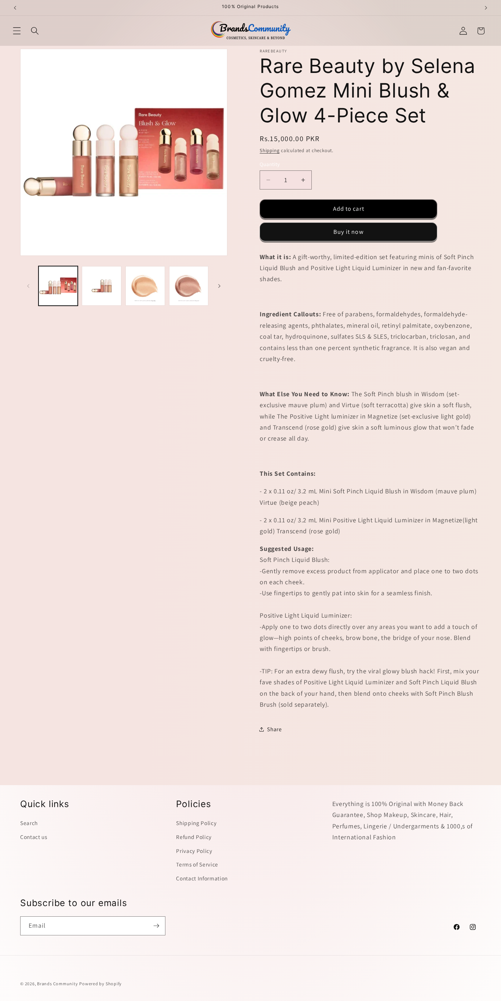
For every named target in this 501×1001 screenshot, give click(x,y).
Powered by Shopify (100, 983)
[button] (17, 31)
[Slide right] (219, 286)
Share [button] (274, 729)
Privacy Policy (194, 850)
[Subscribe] (156, 925)
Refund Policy (194, 836)
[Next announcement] (486, 7)
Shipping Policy (196, 823)
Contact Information (202, 878)
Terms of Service (197, 864)
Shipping (269, 150)
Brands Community (57, 983)
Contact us (33, 836)
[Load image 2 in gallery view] (101, 286)
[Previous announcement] (15, 7)
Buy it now (348, 232)
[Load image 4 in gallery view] (189, 286)
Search (29, 823)
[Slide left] (28, 286)
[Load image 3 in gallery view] (145, 286)
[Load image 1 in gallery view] (58, 286)
